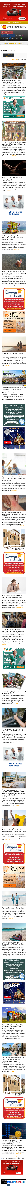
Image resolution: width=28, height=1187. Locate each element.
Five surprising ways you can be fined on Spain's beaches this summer (13, 829)
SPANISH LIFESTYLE (10, 48)
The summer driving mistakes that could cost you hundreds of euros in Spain (13, 730)
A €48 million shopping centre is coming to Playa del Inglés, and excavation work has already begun (13, 82)
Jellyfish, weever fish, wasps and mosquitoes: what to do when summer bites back (14, 514)
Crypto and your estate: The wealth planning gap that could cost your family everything (13, 1142)
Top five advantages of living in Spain (13, 908)
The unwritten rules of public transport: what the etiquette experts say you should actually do (13, 631)
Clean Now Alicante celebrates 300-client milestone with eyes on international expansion (13, 1059)
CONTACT (9, 22)
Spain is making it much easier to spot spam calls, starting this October (13, 596)
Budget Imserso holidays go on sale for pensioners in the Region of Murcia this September (14, 273)
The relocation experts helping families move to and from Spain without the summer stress (14, 144)
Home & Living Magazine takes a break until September (14, 692)
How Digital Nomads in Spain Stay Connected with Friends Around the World (13, 944)
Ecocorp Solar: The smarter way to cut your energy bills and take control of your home (14, 389)
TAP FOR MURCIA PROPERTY (14, 43)
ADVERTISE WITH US (16, 22)
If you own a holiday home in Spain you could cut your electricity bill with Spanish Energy (13, 478)
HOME (3, 48)
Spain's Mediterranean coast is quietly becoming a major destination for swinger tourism (14, 179)
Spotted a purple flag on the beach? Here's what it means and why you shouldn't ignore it (13, 237)
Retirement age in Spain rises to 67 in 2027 (13, 354)
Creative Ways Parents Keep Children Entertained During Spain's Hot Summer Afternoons (13, 1026)
